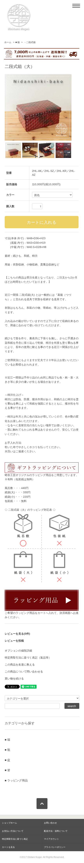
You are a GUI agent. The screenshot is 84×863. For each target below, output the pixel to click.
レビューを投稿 (14, 640)
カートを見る (8, 847)
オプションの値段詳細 (18, 650)
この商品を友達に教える (20, 664)
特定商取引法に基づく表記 (15, 839)
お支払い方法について (12, 831)
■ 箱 (17, 42)
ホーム (7, 42)
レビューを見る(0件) (17, 633)
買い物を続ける (14, 678)
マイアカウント (51, 839)
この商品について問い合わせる (24, 671)
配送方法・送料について (56, 831)
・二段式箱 (30, 42)
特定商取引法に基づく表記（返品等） (28, 657)
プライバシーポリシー (54, 847)
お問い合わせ (50, 823)
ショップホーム (9, 823)
